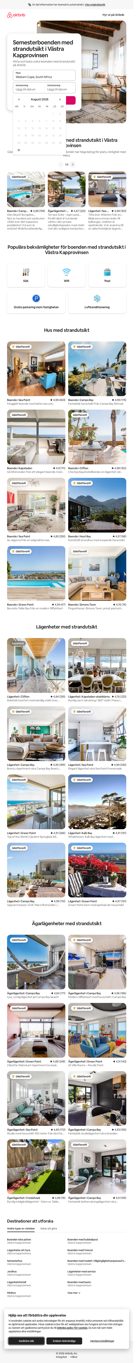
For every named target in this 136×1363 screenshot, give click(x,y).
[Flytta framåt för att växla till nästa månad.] (60, 99)
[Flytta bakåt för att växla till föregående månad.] (19, 99)
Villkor (73, 1357)
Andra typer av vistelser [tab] (21, 1228)
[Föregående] (61, 164)
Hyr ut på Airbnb (113, 15)
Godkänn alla (26, 1341)
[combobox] (44, 77)
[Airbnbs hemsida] (16, 14)
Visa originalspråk (95, 4)
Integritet (61, 1357)
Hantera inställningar (102, 1341)
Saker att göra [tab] (48, 1228)
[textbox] (28, 89)
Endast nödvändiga (64, 1341)
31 (19, 150)
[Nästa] (72, 164)
